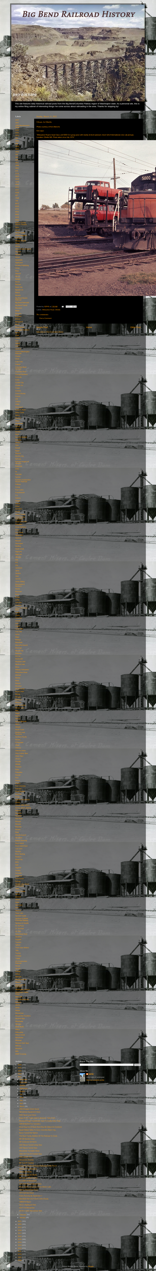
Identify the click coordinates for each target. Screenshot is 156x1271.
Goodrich (18, 509)
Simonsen (18, 905)
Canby (17, 338)
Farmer (18, 477)
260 (16, 138)
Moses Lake (19, 708)
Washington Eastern (22, 989)
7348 (17, 198)
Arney (17, 268)
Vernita (17, 968)
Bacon (17, 276)
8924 (17, 212)
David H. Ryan (20, 410)
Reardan (18, 816)
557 (16, 195)
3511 (17, 163)
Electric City (19, 456)
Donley (17, 432)
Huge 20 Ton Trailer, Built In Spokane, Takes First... (37, 1118)
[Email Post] (62, 306)
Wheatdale (19, 1021)
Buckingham (19, 327)
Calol (17, 335)
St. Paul (18, 931)
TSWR (17, 958)
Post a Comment (45, 318)
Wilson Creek (20, 1035)
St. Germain (19, 928)
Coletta (17, 364)
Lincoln (17, 621)
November (24, 1082)
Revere (18, 829)
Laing (17, 600)
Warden (18, 982)
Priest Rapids (20, 791)
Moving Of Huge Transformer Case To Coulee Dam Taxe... (40, 1121)
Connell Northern (21, 374)
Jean (17, 576)
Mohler (17, 678)
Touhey (18, 953)
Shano (17, 899)
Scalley (17, 870)
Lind (16, 623)
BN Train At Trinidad (26, 1163)
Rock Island (19, 843)
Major (17, 637)
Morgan (18, 697)
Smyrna (18, 910)
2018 (20, 1230)
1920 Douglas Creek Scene (29, 1109)
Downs (17, 442)
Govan (17, 511)
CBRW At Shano (25, 1202)
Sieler (17, 902)
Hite (16, 560)
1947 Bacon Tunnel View (28, 1148)
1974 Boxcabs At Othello (28, 1175)
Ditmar (17, 426)
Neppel (17, 727)
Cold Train (19, 362)
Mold (17, 680)
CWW (17, 404)
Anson (17, 257)
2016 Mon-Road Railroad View (30, 1184)
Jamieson (18, 568)
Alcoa (17, 243)
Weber (17, 1010)
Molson (18, 683)
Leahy (17, 615)
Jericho (18, 579)
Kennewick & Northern (20, 585)
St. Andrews (19, 926)
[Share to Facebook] (73, 306)
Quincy (17, 802)
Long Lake (19, 629)
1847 (17, 123)
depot (17, 421)
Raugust (18, 813)
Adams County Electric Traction (21, 223)
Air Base (18, 238)
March (22, 1106)
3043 (17, 152)
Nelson (17, 719)
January (23, 1217)
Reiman (18, 821)
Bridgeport (19, 322)
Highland (18, 551)
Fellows (18, 484)
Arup (17, 271)
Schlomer (18, 876)
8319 (17, 206)
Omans (18, 759)
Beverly (18, 295)
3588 (17, 165)
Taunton (18, 942)
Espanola (18, 466)
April (21, 1103)
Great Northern (20, 527)
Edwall (17, 448)
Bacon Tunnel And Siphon (28, 1133)
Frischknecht (20, 492)
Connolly (18, 377)
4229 (17, 192)
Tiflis (17, 950)
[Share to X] (71, 306)
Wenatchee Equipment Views (29, 1112)
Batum (17, 292)
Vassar (17, 966)
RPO (17, 862)
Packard (18, 767)
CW (16, 399)
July (21, 1094)
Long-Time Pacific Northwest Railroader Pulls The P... (38, 1166)
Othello (57, 310)
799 (16, 201)
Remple (18, 824)
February (23, 1214)
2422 (17, 135)
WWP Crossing (20, 1054)
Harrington (19, 543)
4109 (17, 182)
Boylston (18, 316)
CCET (17, 346)
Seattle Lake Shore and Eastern (22, 885)
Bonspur (18, 313)
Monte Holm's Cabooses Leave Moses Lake (35, 1187)
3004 (17, 149)
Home (89, 327)
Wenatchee (19, 1013)
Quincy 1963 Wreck (22, 805)
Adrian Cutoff (20, 233)
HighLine (18, 554)
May (21, 1100)
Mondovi (18, 686)
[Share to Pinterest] (75, 306)
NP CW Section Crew (26, 1139)
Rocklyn (18, 851)
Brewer (17, 319)
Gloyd (17, 506)
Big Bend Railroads (22, 302)
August (22, 1091)
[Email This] (67, 306)
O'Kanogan (19, 742)
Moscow (18, 702)
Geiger (17, 501)
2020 (20, 1224)
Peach (17, 780)
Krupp (17, 597)
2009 (20, 1257)
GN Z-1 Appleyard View (27, 1205)
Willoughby (19, 1032)
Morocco (18, 700)
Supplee (18, 939)
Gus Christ (19, 532)
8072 (17, 203)
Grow (17, 530)
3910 (17, 176)
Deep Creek (19, 412)
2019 (20, 1227)
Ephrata (18, 459)
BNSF (17, 311)
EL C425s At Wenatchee (28, 1181)
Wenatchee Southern (23, 1016)
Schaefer (18, 873)
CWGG (17, 401)
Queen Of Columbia (22, 799)
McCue (17, 656)
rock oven (18, 849)
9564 (17, 220)
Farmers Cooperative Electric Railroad (23, 480)
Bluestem (18, 308)
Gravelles (18, 524)
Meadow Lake (20, 661)
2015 (20, 1239)
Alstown (18, 252)
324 (16, 154)
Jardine (18, 573)
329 (16, 160)
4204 (17, 184)
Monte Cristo (20, 689)
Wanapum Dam (20, 979)
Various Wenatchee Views (28, 1190)
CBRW (17, 343)
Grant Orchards (21, 521)
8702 (17, 209)
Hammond (19, 535)
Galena (18, 498)
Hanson (18, 541)
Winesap (18, 1040)
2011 (20, 1251)
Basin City (18, 287)
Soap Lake (19, 913)
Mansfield (18, 642)
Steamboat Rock (21, 934)
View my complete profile (95, 1080)
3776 (17, 173)
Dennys (18, 418)
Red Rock (18, 818)
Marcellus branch (21, 645)
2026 (20, 1065)
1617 (17, 120)
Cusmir (17, 396)
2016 (20, 1236)
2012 (20, 1248)
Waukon (18, 1002)
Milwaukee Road (48, 310)
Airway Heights (20, 241)
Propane (18, 794)
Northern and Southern (20, 733)
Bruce (17, 324)
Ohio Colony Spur (21, 753)
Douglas (18, 440)
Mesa (17, 667)
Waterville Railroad (22, 999)
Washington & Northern (20, 986)
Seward (18, 897)
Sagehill (18, 868)
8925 (17, 214)
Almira (17, 246)
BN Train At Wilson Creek (28, 1178)
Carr (17, 341)
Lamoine (18, 602)
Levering (18, 618)
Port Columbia (20, 786)
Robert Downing (21, 840)
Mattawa (18, 653)
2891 (17, 141)
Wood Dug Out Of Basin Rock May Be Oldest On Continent (40, 1127)
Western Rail (20, 1018)
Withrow (18, 1046)
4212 (17, 187)
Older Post (135, 327)
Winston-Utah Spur (22, 1043)
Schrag (17, 881)
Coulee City (19, 382)
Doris (17, 434)
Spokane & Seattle (22, 923)
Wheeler (18, 1024)
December (24, 1079)
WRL (17, 1051)
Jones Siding (20, 581)
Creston (18, 391)
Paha (17, 769)
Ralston (18, 810)
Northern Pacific (21, 737)
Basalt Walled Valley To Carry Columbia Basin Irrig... (38, 1130)
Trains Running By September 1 (30, 1196)
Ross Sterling (20, 854)
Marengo (18, 648)
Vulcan (17, 974)
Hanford (18, 538)
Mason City (19, 650)
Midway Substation (22, 669)
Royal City (19, 859)
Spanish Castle (20, 916)
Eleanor (18, 453)
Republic (18, 827)
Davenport (19, 407)
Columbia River (20, 372)
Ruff (16, 865)
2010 (20, 1254)
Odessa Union (20, 750)
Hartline (18, 546)
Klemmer (18, 591)
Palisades (18, 772)
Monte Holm (19, 691)
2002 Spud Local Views (27, 1115)
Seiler (17, 888)
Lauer (17, 612)
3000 (17, 146)
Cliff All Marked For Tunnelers (30, 1124)
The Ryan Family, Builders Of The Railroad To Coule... (38, 1136)
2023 (20, 1074)
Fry (16, 495)
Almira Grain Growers (23, 249)
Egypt (17, 451)
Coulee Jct (19, 385)
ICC (16, 562)
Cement (18, 349)
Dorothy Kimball (21, 437)
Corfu (17, 380)
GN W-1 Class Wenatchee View (30, 1211)
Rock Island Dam (21, 846)
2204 (17, 130)
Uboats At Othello (25, 1172)
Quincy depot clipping (23, 808)
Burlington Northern (22, 330)
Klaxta (17, 589)
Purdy (17, 797)
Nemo (17, 724)
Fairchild (18, 474)
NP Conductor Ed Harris (28, 1142)
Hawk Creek (19, 549)
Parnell (17, 775)
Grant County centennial (20, 518)
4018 (17, 179)
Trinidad (18, 956)
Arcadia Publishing (22, 265)
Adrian (17, 230)
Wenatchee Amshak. (26, 1160)
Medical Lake (20, 664)
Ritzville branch (20, 835)
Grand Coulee (20, 514)
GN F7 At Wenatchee (26, 1208)
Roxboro (18, 857)
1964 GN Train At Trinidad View (30, 1154)
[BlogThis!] (69, 306)
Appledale (18, 260)
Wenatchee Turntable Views (29, 1151)
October (23, 1085)
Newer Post (42, 327)
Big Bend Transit (21, 305)
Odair (17, 745)
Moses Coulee (20, 705)
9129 (17, 217)
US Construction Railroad (21, 962)
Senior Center (20, 891)
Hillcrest (18, 557)
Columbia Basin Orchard (21, 368)
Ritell (17, 832)
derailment (19, 423)
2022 (20, 1077)
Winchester (19, 1037)
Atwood (18, 273)
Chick (17, 359)
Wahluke (18, 977)
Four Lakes (19, 490)
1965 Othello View (25, 1157)
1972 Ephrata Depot (26, 1193)
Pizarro (17, 783)
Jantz (17, 570)
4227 (17, 190)
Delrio (17, 415)
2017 (20, 1233)
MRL (17, 710)
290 (16, 143)
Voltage (18, 971)
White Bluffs (19, 1027)
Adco (17, 227)
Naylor (17, 716)
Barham (18, 284)
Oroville (18, 761)
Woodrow (18, 1048)
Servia (17, 894)
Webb (17, 1008)
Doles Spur (19, 429)
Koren (17, 594)
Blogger (91, 1266)
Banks (17, 282)
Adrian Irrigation (21, 235)
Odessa (18, 748)
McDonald (19, 659)
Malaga (18, 640)
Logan (17, 626)
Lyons (17, 634)
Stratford (18, 937)
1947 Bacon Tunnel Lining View (30, 1145)
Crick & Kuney (20, 393)
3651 (17, 168)
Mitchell (18, 675)
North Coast (19, 729)
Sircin (17, 907)
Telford (17, 945)
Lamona (18, 605)
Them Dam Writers (22, 948)
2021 (20, 1221)
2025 (20, 1068)
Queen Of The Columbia (28, 1169)
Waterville (18, 997)
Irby (16, 565)
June (22, 1097)
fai (16, 471)
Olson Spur (19, 756)
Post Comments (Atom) (54, 332)
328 (16, 157)
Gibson (17, 503)
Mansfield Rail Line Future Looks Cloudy (33, 1199)
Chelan (17, 356)
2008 (20, 1260)
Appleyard (19, 262)
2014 (20, 1242)
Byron (17, 332)
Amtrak (17, 254)
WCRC (17, 1005)
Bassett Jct (19, 290)
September (24, 1088)
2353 (17, 133)
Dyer (17, 445)
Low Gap (18, 631)
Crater (17, 388)
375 (16, 171)
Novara (18, 739)
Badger (18, 279)
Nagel (17, 713)
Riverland (18, 838)
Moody (17, 694)
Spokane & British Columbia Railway (21, 919)
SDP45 (91, 1074)
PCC (17, 778)
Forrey (17, 487)
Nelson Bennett (20, 721)
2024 (20, 1071)
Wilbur (17, 1029)
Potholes (18, 789)
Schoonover (19, 878)
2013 (20, 1245)
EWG (17, 469)
